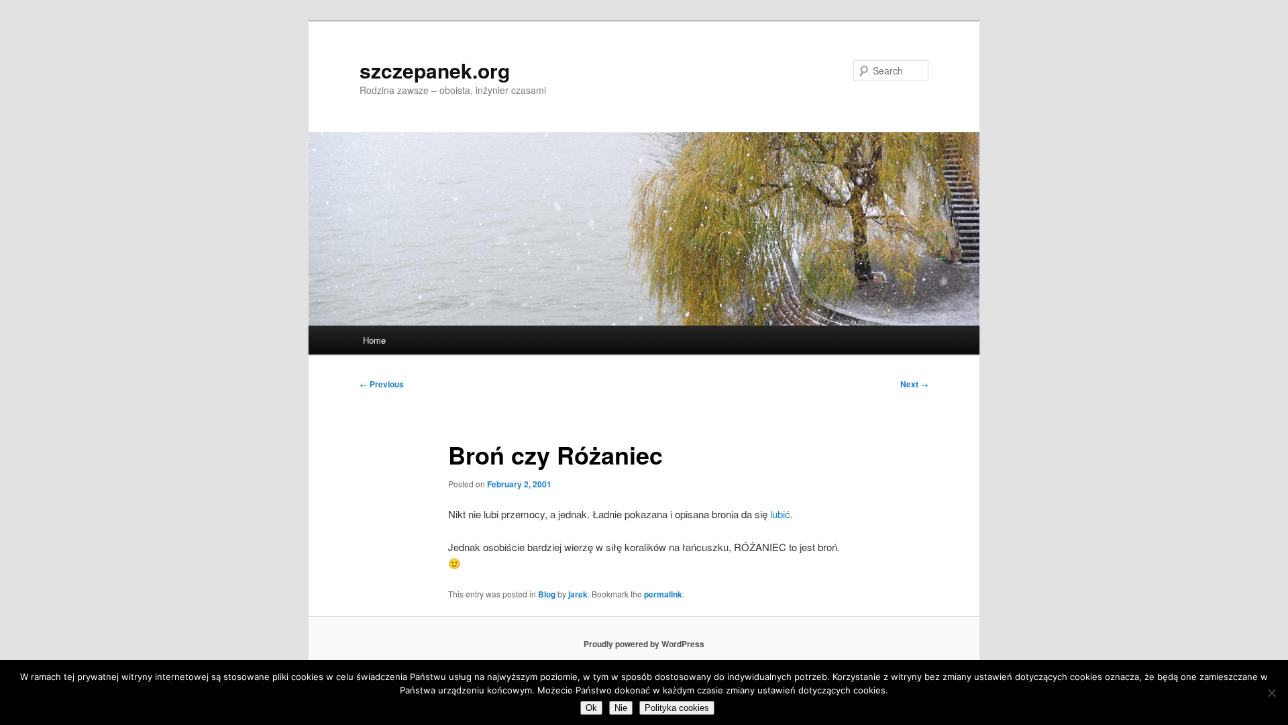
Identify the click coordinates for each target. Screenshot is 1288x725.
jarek (578, 594)
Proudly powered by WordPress (644, 644)
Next (914, 384)
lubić (780, 514)
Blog (546, 594)
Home (374, 340)
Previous (382, 384)
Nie (620, 708)
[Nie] (1271, 692)
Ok (591, 708)
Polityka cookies (677, 708)
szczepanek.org (435, 70)
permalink (663, 594)
